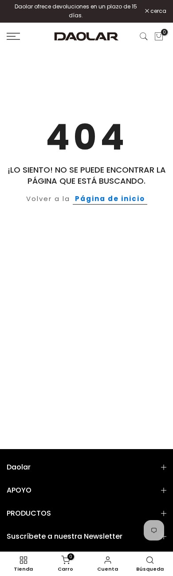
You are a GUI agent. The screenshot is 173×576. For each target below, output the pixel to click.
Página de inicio (110, 198)
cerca (157, 11)
